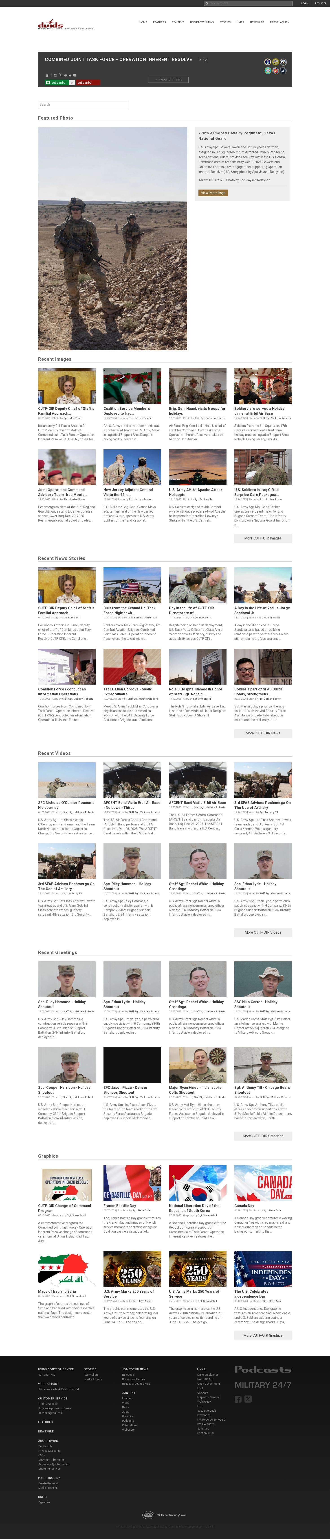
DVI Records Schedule (211, 1419)
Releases (128, 1374)
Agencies (44, 1502)
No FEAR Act (205, 1379)
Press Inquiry (279, 22)
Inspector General (208, 1397)
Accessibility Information (53, 1464)
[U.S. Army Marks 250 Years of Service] (132, 1270)
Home (143, 22)
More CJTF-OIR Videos (263, 932)
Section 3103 (205, 1433)
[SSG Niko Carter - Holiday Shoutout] (263, 980)
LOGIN (304, 3)
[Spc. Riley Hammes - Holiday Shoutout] (132, 862)
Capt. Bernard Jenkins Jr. (142, 617)
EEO (199, 1406)
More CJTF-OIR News (263, 733)
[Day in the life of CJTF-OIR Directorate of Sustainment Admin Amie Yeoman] (198, 586)
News (125, 1407)
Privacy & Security (49, 1450)
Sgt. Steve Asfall (76, 1215)
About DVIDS (48, 1441)
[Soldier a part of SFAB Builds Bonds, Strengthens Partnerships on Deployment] (263, 668)
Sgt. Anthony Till (202, 698)
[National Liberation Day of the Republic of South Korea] (198, 1184)
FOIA (200, 1388)
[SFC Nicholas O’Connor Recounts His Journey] (67, 781)
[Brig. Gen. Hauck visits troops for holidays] (198, 387)
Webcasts (128, 1429)
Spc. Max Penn (72, 418)
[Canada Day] (263, 1184)
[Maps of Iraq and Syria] (67, 1270)
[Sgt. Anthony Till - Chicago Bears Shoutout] (263, 1066)
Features (159, 22)
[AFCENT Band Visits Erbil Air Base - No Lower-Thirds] (132, 781)
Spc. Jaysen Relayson (255, 180)
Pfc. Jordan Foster (140, 418)
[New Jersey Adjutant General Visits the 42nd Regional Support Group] (132, 468)
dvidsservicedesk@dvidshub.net (58, 1389)
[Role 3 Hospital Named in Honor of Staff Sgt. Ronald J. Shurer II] (198, 668)
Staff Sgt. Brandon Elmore (209, 418)
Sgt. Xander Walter (269, 617)
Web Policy (204, 1401)
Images (127, 1398)
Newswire (257, 22)
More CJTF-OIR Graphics (263, 1335)
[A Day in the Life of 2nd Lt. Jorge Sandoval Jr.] (263, 586)
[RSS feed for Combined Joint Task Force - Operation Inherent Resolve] (200, 60)
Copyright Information (51, 1459)
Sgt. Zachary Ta (203, 499)
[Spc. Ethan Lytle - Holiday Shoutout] (263, 862)
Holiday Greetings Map (136, 1383)
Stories (225, 22)
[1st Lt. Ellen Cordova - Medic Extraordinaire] (132, 668)
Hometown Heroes (133, 1379)
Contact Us (45, 1446)
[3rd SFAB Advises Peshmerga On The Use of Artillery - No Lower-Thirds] (67, 862)
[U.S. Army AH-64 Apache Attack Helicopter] (198, 468)
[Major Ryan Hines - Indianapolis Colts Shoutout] (198, 1066)
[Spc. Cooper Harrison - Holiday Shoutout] (67, 1066)
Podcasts (128, 1420)
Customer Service (49, 1468)
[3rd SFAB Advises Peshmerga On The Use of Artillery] (263, 781)
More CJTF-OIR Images (263, 538)
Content (178, 22)
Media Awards (93, 1379)
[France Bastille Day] (132, 1184)
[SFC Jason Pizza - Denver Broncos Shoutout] (132, 1066)
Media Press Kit (48, 1487)
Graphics (127, 1416)
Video (125, 1402)
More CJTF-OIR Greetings (263, 1136)
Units (240, 22)
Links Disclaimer (207, 1374)
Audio (125, 1411)
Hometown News (202, 22)
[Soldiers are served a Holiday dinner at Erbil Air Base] (263, 387)
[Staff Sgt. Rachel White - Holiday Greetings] (198, 862)
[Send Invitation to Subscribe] (205, 60)
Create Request (48, 1483)
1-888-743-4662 (48, 1404)
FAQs (41, 1455)
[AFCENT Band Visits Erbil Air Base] (198, 781)
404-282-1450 (46, 1374)
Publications (129, 1425)
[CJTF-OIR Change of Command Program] (67, 1184)
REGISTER (320, 3)
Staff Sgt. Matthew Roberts (275, 418)
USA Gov (202, 1392)
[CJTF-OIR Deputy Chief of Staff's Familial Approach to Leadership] (67, 387)
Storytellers (91, 1374)
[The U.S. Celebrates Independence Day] (263, 1270)
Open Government (208, 1383)
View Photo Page (213, 193)
